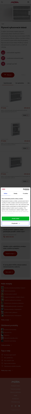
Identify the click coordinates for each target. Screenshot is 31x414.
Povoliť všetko (15, 218)
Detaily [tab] (15, 193)
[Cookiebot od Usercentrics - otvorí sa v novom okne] (23, 189)
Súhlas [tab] (5, 193)
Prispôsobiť (15, 223)
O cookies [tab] (25, 193)
